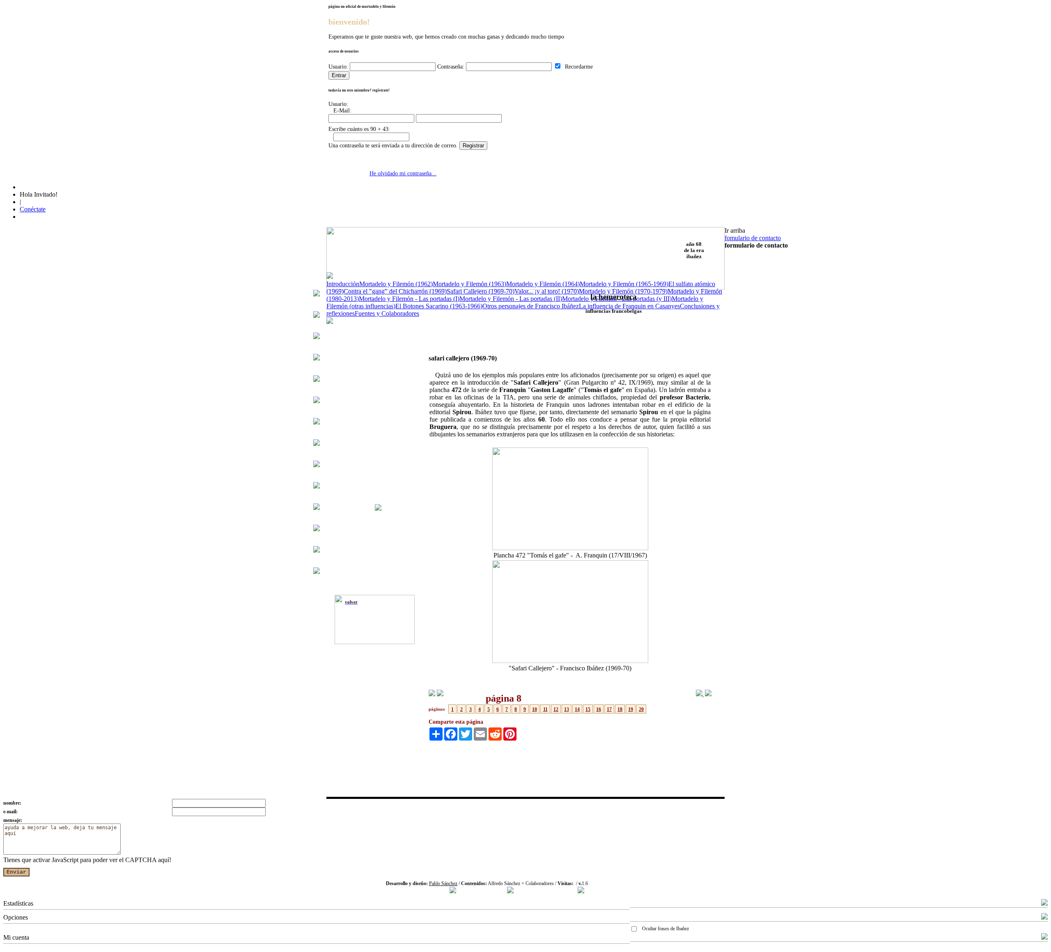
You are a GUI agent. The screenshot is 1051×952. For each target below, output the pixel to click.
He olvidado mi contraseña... (402, 173)
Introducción (342, 283)
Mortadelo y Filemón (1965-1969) (624, 283)
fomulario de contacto (753, 237)
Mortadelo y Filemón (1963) (469, 283)
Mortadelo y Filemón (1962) (396, 283)
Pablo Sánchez (443, 883)
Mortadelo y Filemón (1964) (543, 283)
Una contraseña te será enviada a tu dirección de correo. (393, 145)
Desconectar (646, 949)
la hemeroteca (613, 296)
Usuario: (338, 67)
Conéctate (33, 209)
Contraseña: (450, 67)
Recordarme (577, 67)
